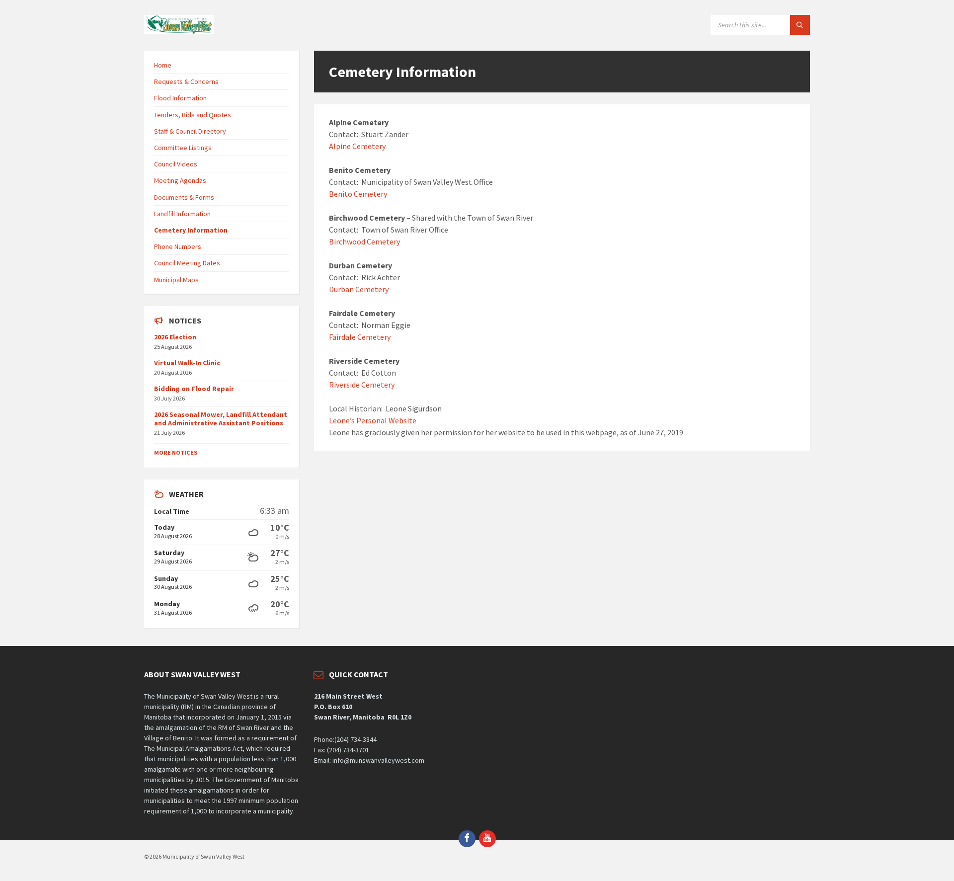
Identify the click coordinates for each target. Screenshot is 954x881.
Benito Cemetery (358, 194)
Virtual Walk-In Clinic (187, 362)
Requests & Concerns (186, 81)
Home (162, 65)
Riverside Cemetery (362, 385)
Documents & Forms (184, 197)
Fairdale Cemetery (360, 337)
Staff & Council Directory (190, 131)
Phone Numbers (177, 246)
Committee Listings (183, 147)
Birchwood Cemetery (364, 241)
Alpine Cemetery (357, 146)
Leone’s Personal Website (372, 420)
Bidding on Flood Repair (194, 388)
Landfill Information (182, 213)
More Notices (175, 452)
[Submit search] (800, 25)
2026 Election (175, 336)
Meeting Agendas (180, 180)
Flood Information (180, 97)
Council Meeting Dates (187, 262)
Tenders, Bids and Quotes (192, 114)
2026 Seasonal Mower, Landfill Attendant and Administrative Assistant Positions (220, 418)
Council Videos (175, 164)
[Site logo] (179, 31)
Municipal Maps (176, 279)
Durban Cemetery (359, 289)
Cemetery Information (191, 230)
